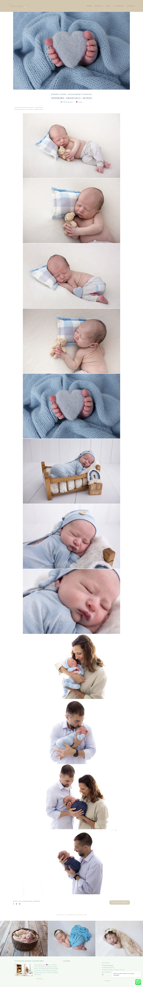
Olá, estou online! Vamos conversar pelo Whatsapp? (124, 974)
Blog (108, 6)
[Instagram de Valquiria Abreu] (102, 974)
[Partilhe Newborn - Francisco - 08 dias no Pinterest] (19, 891)
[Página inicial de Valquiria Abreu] (21, 6)
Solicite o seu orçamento (119, 889)
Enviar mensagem (108, 965)
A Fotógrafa (119, 6)
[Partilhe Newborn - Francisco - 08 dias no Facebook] (13, 891)
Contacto (131, 6)
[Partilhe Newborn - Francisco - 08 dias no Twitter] (16, 891)
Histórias (99, 6)
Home (89, 6)
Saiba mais (40, 978)
